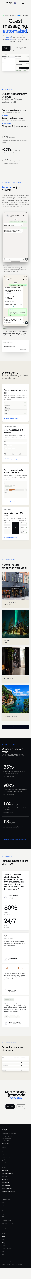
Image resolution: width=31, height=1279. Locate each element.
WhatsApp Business (7, 1188)
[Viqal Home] (10, 3)
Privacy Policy (5, 1229)
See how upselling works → (10, 501)
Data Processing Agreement (8, 1223)
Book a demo (6, 48)
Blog (3, 1202)
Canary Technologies (7, 1248)
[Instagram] (26, 1264)
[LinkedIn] (24, 1264)
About (3, 1236)
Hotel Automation (6, 1185)
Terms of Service (6, 1226)
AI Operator (4, 1154)
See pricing (20, 1106)
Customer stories (6, 1199)
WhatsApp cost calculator (8, 1211)
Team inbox (4, 1151)
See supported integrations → (11, 537)
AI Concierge (5, 1179)
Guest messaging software (8, 1191)
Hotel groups (5, 1170)
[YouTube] (28, 1264)
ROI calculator (5, 1208)
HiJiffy (3, 1242)
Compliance (19, 1264)
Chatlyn (3, 1251)
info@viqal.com (5, 1143)
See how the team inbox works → (12, 418)
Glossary (4, 1205)
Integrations (5, 1162)
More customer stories (15, 727)
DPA (13, 1264)
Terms (8, 1264)
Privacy (3, 1264)
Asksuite (4, 1245)
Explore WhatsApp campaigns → (11, 459)
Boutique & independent (8, 1173)
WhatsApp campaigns (7, 1157)
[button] (15, 3)
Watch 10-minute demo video (21, 48)
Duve (3, 1254)
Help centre (4, 1214)
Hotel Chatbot (5, 1182)
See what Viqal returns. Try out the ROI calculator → (14, 839)
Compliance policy (6, 1220)
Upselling (4, 1160)
